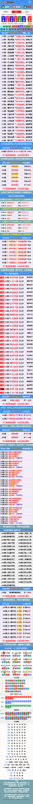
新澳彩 (7, 7)
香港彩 (18, 7)
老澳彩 (29, 7)
